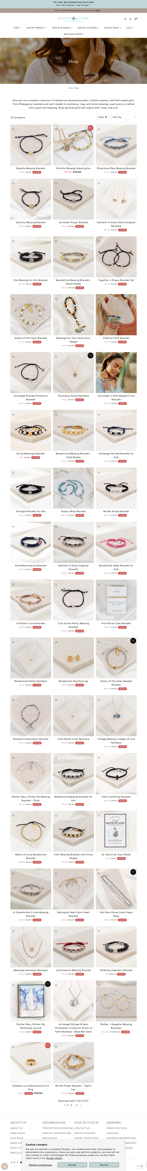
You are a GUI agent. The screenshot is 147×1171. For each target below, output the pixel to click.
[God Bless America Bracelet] (30, 542)
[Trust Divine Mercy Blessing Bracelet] (73, 600)
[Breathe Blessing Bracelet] (30, 145)
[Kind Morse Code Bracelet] (116, 600)
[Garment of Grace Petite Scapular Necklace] (116, 199)
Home (70, 88)
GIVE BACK (16, 1138)
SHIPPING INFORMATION (121, 1138)
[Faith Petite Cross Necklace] (73, 715)
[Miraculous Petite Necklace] (73, 372)
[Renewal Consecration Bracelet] (30, 715)
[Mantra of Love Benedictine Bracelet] (30, 831)
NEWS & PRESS (19, 1143)
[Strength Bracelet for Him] (30, 488)
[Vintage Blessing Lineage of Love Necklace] (116, 715)
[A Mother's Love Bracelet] (30, 600)
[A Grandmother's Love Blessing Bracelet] (30, 889)
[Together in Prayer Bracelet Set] (116, 256)
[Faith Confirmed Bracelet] (116, 773)
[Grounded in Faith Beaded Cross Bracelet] (116, 372)
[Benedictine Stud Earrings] (73, 657)
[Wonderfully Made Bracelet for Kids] (116, 542)
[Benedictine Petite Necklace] (30, 657)
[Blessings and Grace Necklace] (30, 946)
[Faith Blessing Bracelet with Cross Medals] (73, 831)
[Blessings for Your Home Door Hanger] (73, 314)
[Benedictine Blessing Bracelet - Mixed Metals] (73, 256)
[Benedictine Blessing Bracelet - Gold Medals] (73, 430)
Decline (104, 1165)
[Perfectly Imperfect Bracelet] (116, 946)
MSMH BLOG (17, 1133)
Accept (72, 1165)
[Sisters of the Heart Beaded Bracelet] (116, 657)
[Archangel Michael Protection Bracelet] (30, 372)
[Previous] (39, 10)
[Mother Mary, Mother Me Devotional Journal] (30, 1001)
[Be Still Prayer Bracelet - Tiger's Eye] (73, 1062)
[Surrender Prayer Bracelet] (73, 199)
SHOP (17, 28)
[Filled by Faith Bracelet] (116, 314)
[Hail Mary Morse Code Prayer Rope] (116, 889)
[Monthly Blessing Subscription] (73, 145)
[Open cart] (135, 19)
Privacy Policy (54, 1158)
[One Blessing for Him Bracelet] (30, 256)
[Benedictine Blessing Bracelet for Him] (73, 773)
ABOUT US (16, 1128)
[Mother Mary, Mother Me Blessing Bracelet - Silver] (30, 773)
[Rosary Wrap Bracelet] (73, 488)
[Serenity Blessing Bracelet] (30, 199)
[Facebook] (11, 1162)
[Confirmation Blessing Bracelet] (73, 946)
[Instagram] (14, 1162)
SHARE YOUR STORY (86, 1138)
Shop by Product (35, 28)
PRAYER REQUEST (85, 1133)
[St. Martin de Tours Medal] (116, 831)
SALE (129, 28)
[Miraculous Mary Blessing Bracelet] (116, 145)
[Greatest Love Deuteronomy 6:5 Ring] (30, 1062)
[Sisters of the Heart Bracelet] (30, 314)
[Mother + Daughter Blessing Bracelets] (116, 1001)
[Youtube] (21, 1162)
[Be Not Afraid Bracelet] (116, 488)
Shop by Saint (112, 28)
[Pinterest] (17, 1162)
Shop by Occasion (88, 28)
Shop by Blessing (61, 28)
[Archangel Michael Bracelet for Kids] (116, 430)
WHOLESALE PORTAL (73, 34)
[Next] (107, 10)
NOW (94, 11)
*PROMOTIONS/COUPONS (57, 1128)
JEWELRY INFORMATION (56, 1133)
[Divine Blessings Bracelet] (30, 430)
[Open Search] (125, 19)
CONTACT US (82, 1128)
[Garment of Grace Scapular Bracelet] (73, 542)
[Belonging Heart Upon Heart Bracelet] (73, 889)
